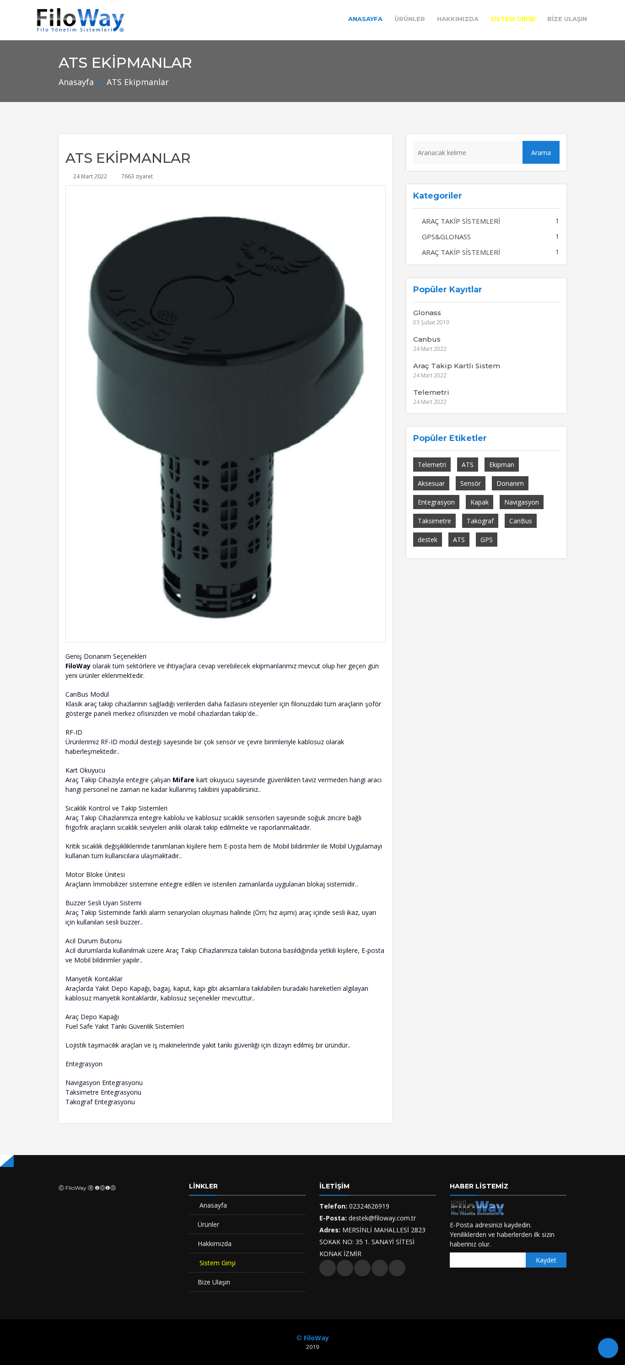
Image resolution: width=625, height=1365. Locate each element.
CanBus (520, 520)
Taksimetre (434, 520)
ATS (468, 464)
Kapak (479, 502)
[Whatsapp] (397, 1268)
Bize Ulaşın (567, 18)
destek (427, 539)
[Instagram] (362, 1268)
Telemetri (431, 392)
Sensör (470, 483)
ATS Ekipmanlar (136, 81)
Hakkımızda (458, 18)
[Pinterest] (380, 1268)
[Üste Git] (608, 1348)
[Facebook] (345, 1268)
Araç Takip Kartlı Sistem (456, 365)
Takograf (480, 520)
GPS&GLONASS (445, 236)
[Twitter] (327, 1268)
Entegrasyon (436, 502)
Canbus (427, 339)
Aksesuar (431, 483)
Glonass (427, 312)
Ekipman (501, 464)
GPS (486, 539)
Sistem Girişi (512, 18)
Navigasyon (521, 502)
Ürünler (409, 18)
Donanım (510, 483)
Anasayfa (365, 18)
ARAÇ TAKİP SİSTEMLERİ (460, 221)
